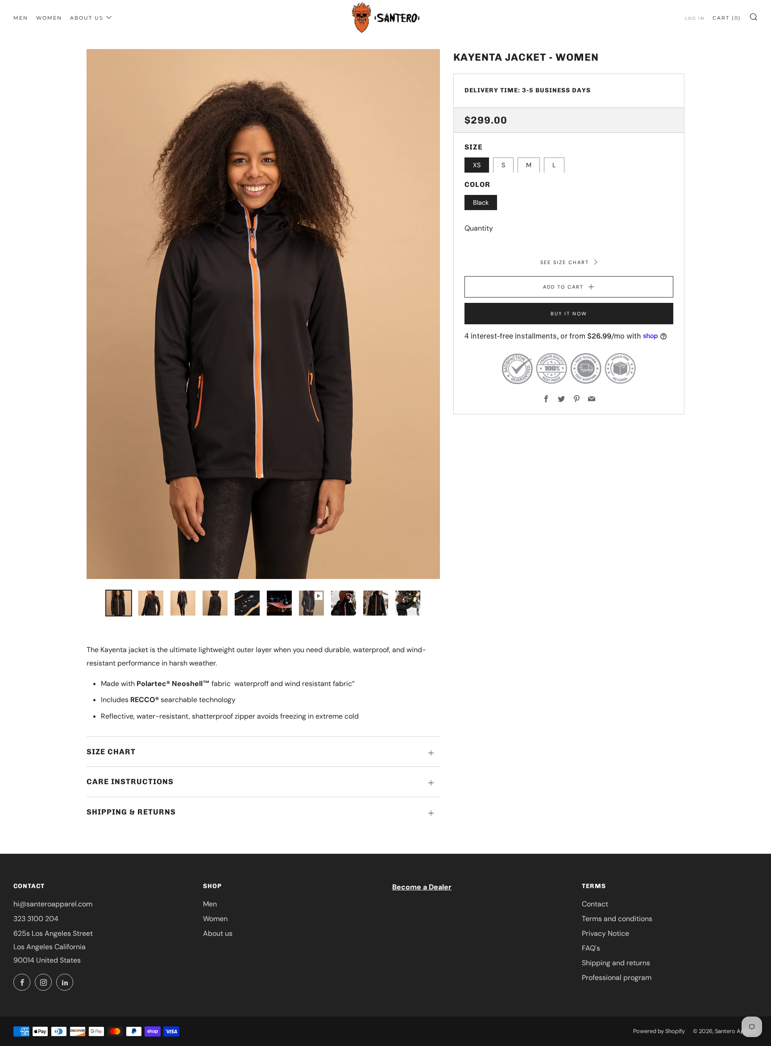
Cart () (727, 18)
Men (20, 18)
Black (481, 202)
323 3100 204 (35, 918)
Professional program (616, 977)
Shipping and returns (616, 962)
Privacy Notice (605, 933)
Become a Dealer (422, 887)
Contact (595, 904)
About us (87, 18)
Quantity (478, 228)
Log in (695, 18)
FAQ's (591, 948)
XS (477, 165)
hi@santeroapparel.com (52, 904)
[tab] (118, 603)
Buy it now (569, 313)
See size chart (565, 262)
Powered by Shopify (659, 1031)
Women (49, 18)
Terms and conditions (617, 918)
